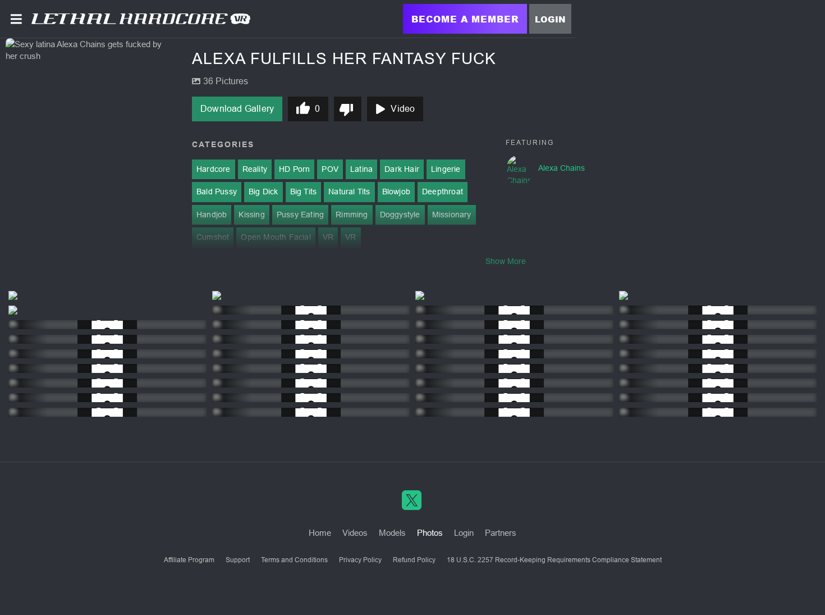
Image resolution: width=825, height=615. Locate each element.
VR (328, 237)
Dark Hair (401, 169)
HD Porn (294, 169)
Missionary (451, 214)
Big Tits (303, 191)
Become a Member (465, 18)
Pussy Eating (300, 214)
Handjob (211, 214)
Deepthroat (442, 191)
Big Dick (263, 191)
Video (403, 108)
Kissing (251, 214)
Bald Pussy (216, 191)
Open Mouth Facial (275, 237)
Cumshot (212, 237)
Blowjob (396, 191)
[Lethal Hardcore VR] (140, 18)
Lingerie (446, 169)
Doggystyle (400, 214)
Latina (361, 169)
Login (550, 19)
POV (330, 169)
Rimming (352, 214)
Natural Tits (349, 191)
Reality (254, 169)
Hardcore (213, 169)
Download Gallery (237, 108)
